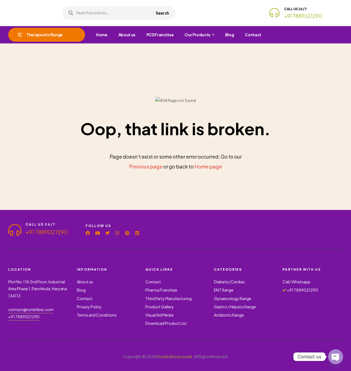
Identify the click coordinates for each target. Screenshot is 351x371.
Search (162, 12)
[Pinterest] (127, 233)
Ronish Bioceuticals (174, 356)
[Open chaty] (335, 356)
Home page (208, 166)
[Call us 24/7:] (274, 12)
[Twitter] (107, 233)
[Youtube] (97, 233)
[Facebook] (88, 233)
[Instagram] (117, 233)
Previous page (146, 166)
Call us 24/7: (295, 9)
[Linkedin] (137, 233)
